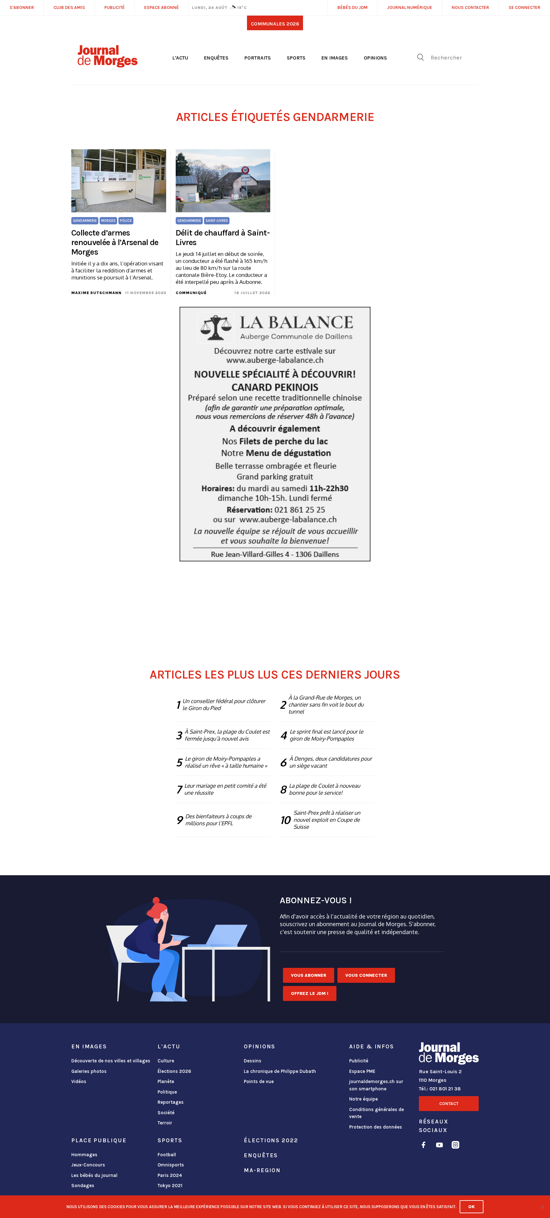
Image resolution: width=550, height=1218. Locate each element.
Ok (471, 1206)
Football (167, 1155)
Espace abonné (161, 7)
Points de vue (259, 1081)
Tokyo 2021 (170, 1185)
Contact (448, 1103)
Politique (167, 1092)
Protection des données (375, 1127)
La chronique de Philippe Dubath (280, 1071)
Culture (166, 1061)
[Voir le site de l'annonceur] (275, 434)
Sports (296, 58)
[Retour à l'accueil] (449, 1054)
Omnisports (171, 1165)
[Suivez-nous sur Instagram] (455, 1146)
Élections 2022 (271, 1140)
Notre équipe (363, 1099)
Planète (166, 1081)
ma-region (262, 1170)
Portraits (257, 58)
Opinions (375, 58)
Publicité (358, 1061)
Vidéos (78, 1081)
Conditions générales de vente (376, 1113)
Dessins (252, 1061)
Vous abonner (308, 975)
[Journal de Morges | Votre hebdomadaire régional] (108, 65)
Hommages (84, 1155)
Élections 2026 (174, 1071)
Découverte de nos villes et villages (110, 1061)
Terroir (165, 1123)
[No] (542, 1207)
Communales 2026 (275, 24)
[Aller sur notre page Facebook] (423, 1146)
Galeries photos (89, 1071)
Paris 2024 (170, 1175)
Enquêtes (216, 58)
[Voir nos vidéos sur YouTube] (439, 1146)
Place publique (98, 1140)
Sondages (82, 1185)
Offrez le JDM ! (309, 993)
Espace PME (362, 1071)
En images (334, 58)
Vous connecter (366, 975)
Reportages (171, 1102)
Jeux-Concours (88, 1165)
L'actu (180, 58)
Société (166, 1113)
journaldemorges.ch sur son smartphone (376, 1085)
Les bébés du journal (94, 1175)
